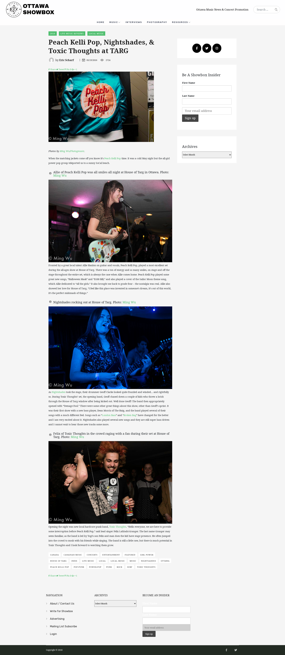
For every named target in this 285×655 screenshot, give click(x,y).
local (102, 561)
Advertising (57, 618)
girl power (146, 555)
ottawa (165, 561)
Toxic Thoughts (117, 526)
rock (119, 567)
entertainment (111, 555)
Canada (54, 555)
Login (53, 634)
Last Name (188, 95)
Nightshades (58, 392)
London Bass (109, 415)
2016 (52, 33)
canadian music (73, 555)
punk (109, 567)
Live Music (88, 561)
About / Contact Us (62, 603)
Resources (180, 22)
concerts (92, 555)
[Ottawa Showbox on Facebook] (196, 48)
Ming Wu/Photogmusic (72, 151)
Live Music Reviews (72, 33)
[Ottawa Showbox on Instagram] (216, 48)
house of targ (58, 561)
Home (100, 22)
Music (113, 22)
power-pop (95, 567)
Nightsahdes (148, 561)
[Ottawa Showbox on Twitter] (206, 48)
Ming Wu (59, 175)
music (133, 561)
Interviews (134, 22)
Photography (157, 22)
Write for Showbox (61, 611)
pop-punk (79, 567)
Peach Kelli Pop (112, 158)
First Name (188, 82)
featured (130, 555)
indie (74, 561)
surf (129, 567)
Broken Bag (130, 415)
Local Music (96, 33)
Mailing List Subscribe (63, 626)
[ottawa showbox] (29, 9)
